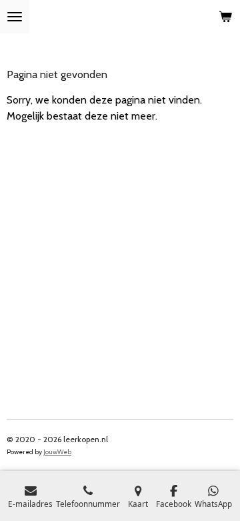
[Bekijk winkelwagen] (225, 16)
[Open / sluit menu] (14, 16)
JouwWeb (57, 452)
